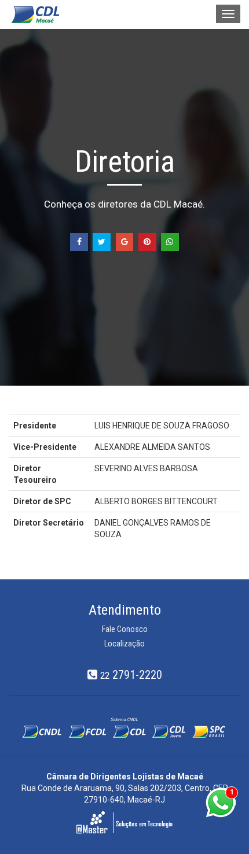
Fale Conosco (125, 629)
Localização (124, 643)
